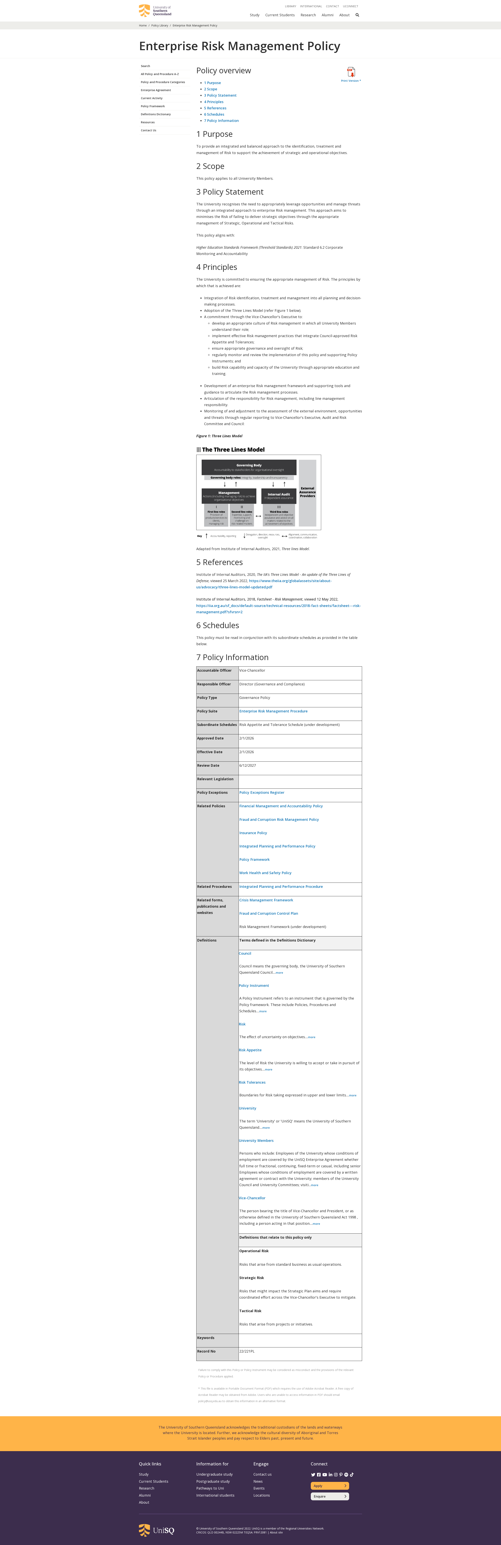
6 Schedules (214, 114)
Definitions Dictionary (156, 114)
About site (276, 1532)
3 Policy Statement (220, 95)
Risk (242, 1024)
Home (143, 25)
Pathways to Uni (210, 1488)
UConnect (350, 6)
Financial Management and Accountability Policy (281, 806)
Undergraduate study (214, 1474)
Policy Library (159, 25)
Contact (332, 6)
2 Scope (210, 89)
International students (215, 1495)
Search (145, 66)
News (258, 1481)
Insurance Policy (253, 832)
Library (290, 6)
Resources (148, 122)
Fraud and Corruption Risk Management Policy (279, 819)
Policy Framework (153, 106)
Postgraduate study (213, 1481)
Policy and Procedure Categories (163, 82)
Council (245, 953)
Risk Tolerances (252, 1082)
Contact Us (148, 130)
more (279, 972)
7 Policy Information (221, 120)
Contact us (262, 1474)
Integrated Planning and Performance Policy (277, 846)
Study (255, 15)
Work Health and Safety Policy (265, 872)
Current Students (280, 15)
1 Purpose (212, 82)
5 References (215, 108)
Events (259, 1488)
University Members (256, 1140)
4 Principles (213, 101)
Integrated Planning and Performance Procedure (281, 886)
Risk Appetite (250, 1050)
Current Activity (152, 98)
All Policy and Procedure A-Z (160, 74)
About (344, 15)
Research (308, 15)
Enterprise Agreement (156, 90)
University (247, 1108)
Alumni (327, 15)
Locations (261, 1495)
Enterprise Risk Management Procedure (273, 711)
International (311, 6)
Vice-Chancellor (252, 1198)
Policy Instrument (254, 985)
